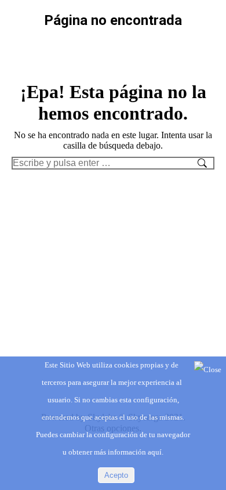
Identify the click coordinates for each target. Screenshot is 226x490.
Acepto (116, 475)
